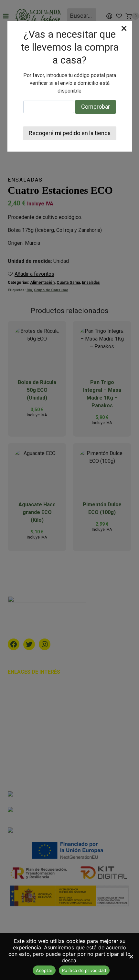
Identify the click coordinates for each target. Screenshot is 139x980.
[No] (131, 956)
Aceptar (44, 970)
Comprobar (95, 106)
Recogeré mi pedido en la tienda (70, 133)
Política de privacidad (84, 970)
